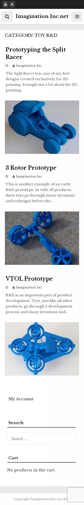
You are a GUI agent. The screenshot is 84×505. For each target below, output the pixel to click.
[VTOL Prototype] (42, 374)
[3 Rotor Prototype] (42, 263)
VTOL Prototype (29, 279)
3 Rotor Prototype (31, 168)
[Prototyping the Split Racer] (42, 152)
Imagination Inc (29, 65)
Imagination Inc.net (42, 16)
